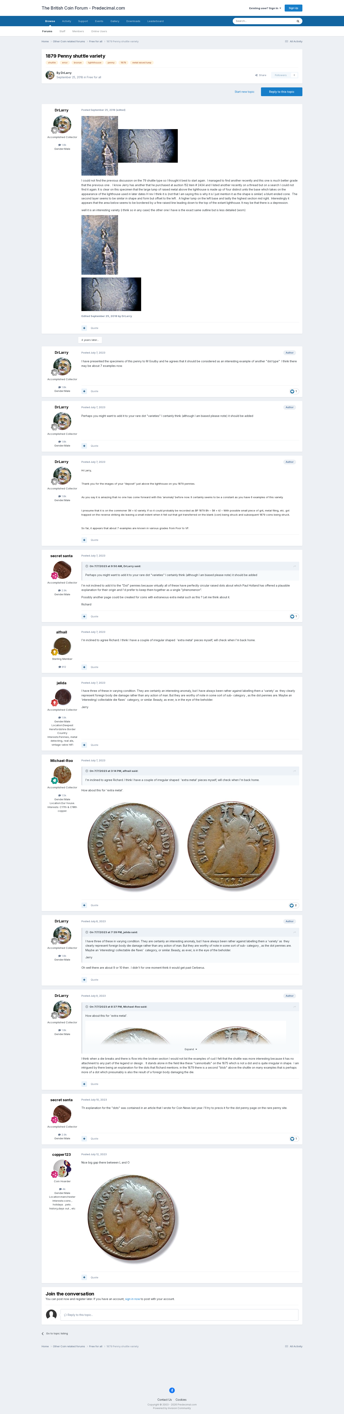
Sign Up (293, 8)
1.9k (63, 717)
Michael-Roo (61, 761)
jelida (61, 683)
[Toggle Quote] (87, 566)
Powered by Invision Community (172, 1408)
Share (261, 75)
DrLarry (66, 72)
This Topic (282, 20)
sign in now (132, 1299)
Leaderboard (156, 21)
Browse (50, 21)
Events (99, 21)
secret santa (61, 556)
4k (63, 1189)
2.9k (64, 590)
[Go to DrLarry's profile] (50, 75)
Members (78, 31)
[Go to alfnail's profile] (62, 646)
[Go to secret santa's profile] (62, 570)
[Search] (298, 21)
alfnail (61, 632)
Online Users (99, 31)
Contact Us (164, 1399)
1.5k (63, 795)
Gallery (114, 21)
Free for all (94, 77)
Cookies (181, 1399)
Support (83, 21)
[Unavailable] (99, 244)
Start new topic (244, 91)
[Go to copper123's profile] (62, 1168)
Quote (94, 328)
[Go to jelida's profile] (62, 697)
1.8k (63, 144)
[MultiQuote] (84, 328)
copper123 (61, 1154)
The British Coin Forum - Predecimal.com (83, 8)
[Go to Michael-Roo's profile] (62, 775)
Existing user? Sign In (264, 8)
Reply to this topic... (80, 1314)
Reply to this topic (281, 91)
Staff (62, 31)
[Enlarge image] (99, 145)
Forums (47, 31)
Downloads (133, 21)
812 (63, 666)
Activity (66, 21)
